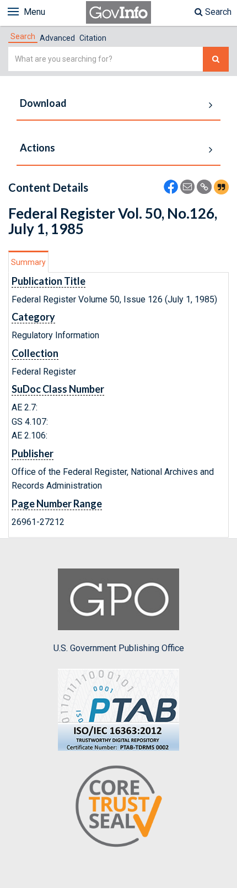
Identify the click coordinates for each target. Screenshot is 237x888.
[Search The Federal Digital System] (216, 59)
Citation (92, 38)
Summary (28, 262)
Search (217, 12)
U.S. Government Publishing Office (118, 648)
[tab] (22, 36)
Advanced (57, 38)
